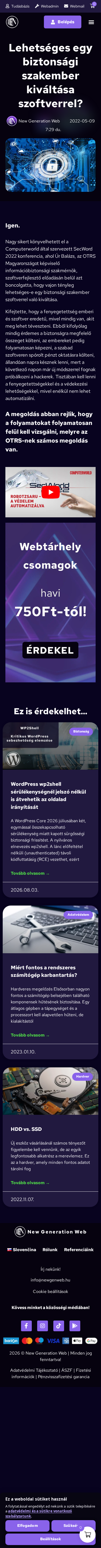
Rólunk (50, 1249)
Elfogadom (27, 1525)
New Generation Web (46, 1353)
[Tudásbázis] (7, 6)
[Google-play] (74, 1326)
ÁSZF (66, 1370)
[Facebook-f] (26, 1326)
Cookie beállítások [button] (50, 1291)
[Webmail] (66, 6)
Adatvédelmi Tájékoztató (34, 1370)
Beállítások (50, 1538)
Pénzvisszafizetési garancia (63, 1376)
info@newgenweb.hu (50, 1280)
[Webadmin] (37, 6)
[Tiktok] (58, 1326)
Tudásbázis (20, 6)
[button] (91, 22)
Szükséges (73, 1525)
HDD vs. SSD (26, 1129)
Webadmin (50, 6)
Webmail (77, 6)
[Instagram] (42, 1326)
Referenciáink (79, 1249)
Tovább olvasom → (30, 873)
